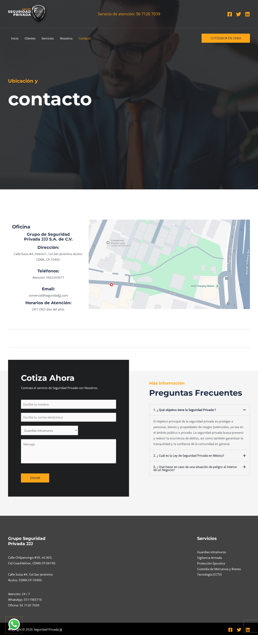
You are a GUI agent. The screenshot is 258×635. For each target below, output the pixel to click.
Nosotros (66, 38)
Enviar (35, 478)
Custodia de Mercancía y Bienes (219, 569)
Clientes (30, 38)
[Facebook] (229, 14)
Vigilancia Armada (209, 558)
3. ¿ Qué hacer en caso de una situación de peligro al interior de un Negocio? (195, 468)
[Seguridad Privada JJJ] (28, 13)
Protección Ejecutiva (211, 563)
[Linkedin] (247, 14)
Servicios (48, 38)
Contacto (85, 38)
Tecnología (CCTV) (209, 574)
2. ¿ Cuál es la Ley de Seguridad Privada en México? (188, 455)
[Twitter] (238, 14)
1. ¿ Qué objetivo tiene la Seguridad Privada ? (184, 410)
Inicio (15, 38)
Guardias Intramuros (211, 552)
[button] (226, 38)
